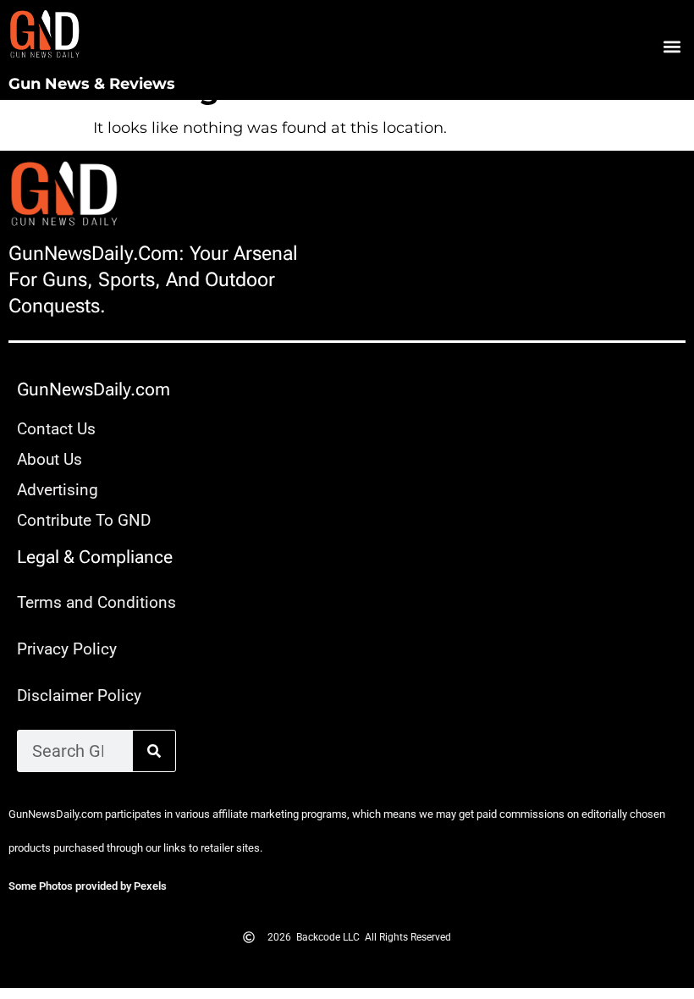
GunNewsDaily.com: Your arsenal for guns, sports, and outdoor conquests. (153, 279)
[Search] (154, 751)
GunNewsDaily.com (93, 389)
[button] (672, 47)
